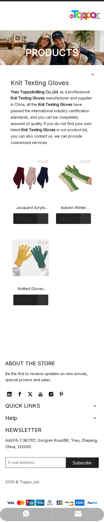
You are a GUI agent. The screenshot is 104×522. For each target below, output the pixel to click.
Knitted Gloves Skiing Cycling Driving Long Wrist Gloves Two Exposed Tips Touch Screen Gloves (30, 289)
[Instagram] (51, 394)
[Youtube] (41, 394)
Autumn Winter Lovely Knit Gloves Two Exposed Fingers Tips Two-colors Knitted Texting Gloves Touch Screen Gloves (73, 208)
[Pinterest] (61, 394)
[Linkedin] (9, 394)
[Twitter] (30, 394)
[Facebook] (20, 394)
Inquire (25, 219)
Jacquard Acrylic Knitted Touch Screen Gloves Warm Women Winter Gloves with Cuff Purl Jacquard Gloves (30, 208)
